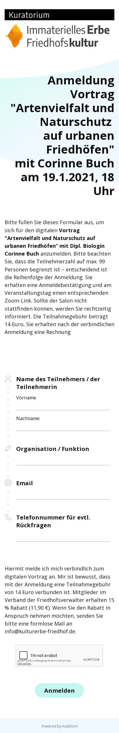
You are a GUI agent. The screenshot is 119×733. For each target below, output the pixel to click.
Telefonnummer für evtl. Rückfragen (53, 521)
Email (24, 483)
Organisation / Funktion (52, 449)
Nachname (28, 418)
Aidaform (70, 726)
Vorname (26, 397)
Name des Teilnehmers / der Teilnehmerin (58, 383)
